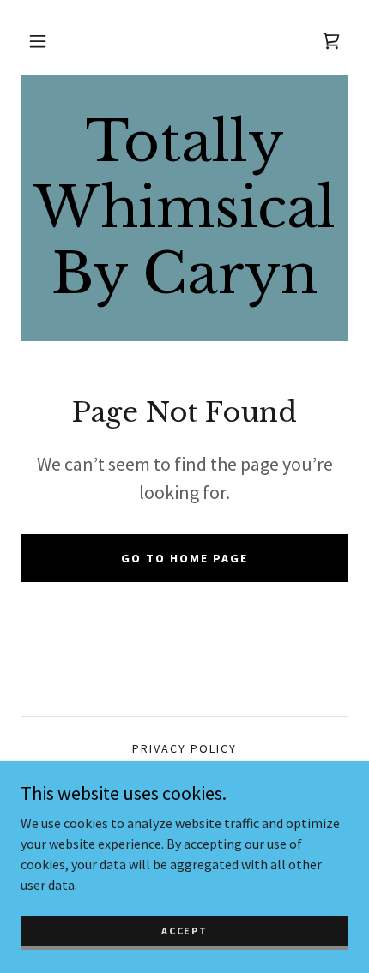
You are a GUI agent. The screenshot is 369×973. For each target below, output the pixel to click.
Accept (184, 930)
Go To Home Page (184, 558)
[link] (184, 208)
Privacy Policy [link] (184, 748)
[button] (38, 41)
